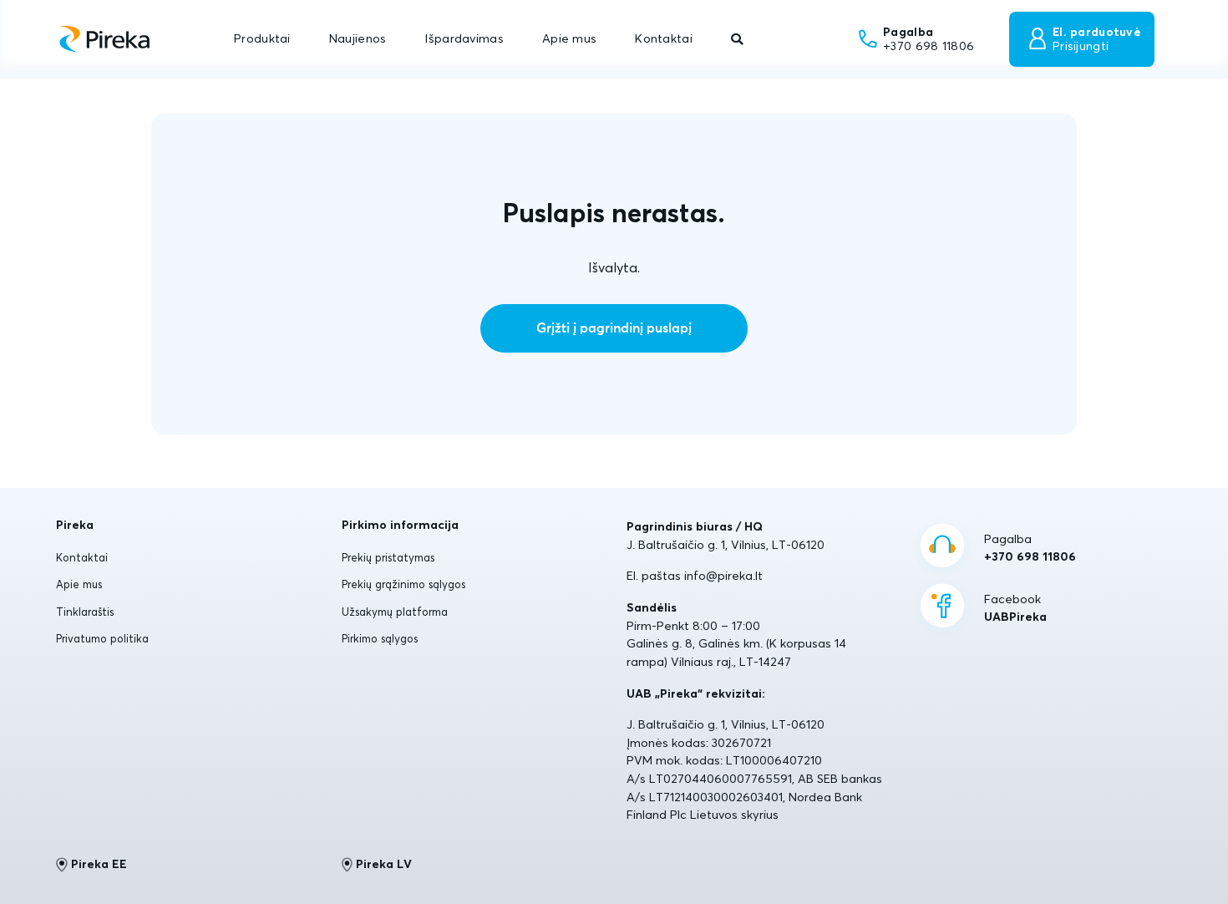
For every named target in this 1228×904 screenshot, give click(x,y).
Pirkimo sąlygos (380, 638)
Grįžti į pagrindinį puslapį (614, 328)
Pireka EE (99, 863)
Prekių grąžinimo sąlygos (403, 584)
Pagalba (1030, 548)
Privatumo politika (102, 638)
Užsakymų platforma (395, 611)
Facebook (1015, 608)
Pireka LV (384, 863)
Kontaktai (664, 38)
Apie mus (569, 38)
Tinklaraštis (85, 611)
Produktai (262, 38)
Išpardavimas (463, 38)
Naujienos (358, 38)
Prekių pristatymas (388, 557)
